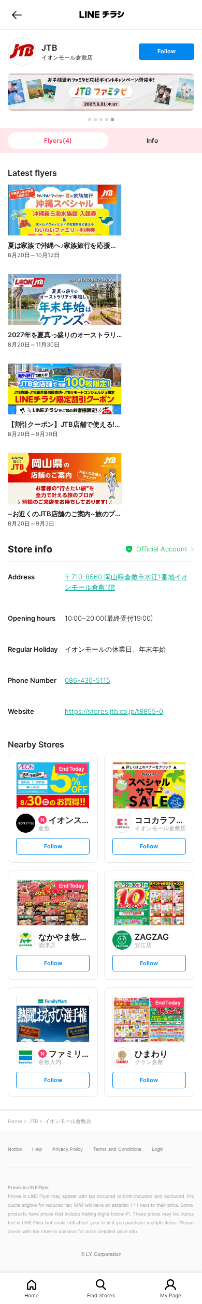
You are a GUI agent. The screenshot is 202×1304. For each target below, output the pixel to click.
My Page (170, 1295)
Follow (166, 53)
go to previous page (17, 14)
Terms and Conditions (117, 1149)
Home (31, 1295)
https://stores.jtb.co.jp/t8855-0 (114, 711)
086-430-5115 (87, 680)
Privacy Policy (67, 1149)
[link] (22, 51)
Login (157, 1149)
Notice (15, 1149)
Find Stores (101, 1295)
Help (37, 1149)
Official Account (161, 549)
